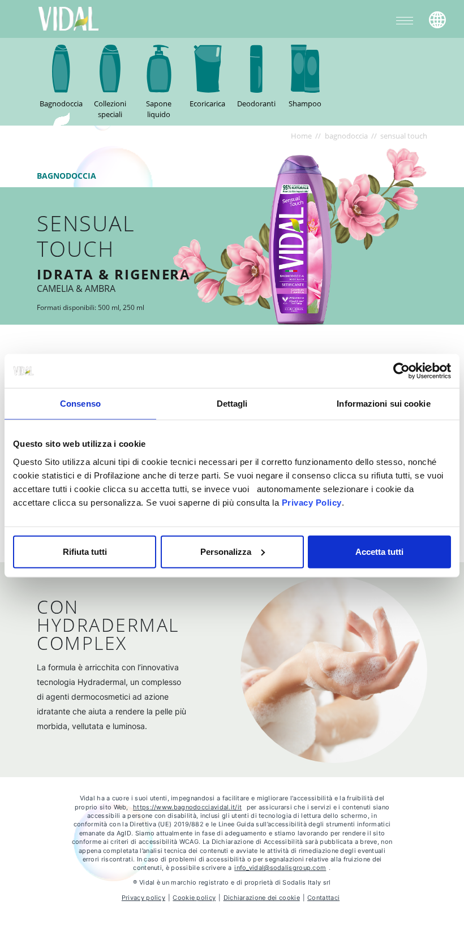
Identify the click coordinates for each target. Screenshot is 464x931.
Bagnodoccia (61, 103)
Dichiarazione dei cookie (262, 898)
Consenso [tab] (80, 403)
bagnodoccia (346, 136)
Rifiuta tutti (85, 551)
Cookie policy (194, 898)
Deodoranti (256, 103)
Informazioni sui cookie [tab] (383, 403)
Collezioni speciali (110, 109)
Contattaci (323, 898)
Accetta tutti (379, 551)
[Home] (68, 18)
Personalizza (225, 551)
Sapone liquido (158, 109)
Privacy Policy (312, 502)
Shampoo (305, 103)
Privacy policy (143, 898)
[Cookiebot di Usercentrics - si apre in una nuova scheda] (401, 371)
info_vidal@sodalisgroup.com (280, 868)
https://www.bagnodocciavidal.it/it (187, 807)
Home (301, 136)
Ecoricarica (207, 103)
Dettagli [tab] (232, 403)
